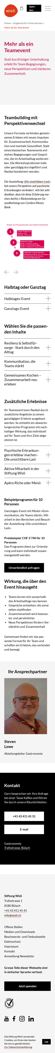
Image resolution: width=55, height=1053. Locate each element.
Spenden (32, 8)
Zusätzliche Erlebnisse (25, 401)
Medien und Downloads (19, 932)
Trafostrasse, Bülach (17, 847)
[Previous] (6, 272)
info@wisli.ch (12, 915)
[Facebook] (14, 1018)
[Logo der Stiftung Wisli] (11, 10)
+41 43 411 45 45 (15, 910)
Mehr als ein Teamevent (16, 27)
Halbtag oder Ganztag (25, 287)
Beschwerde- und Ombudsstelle (24, 936)
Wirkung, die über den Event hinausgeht (25, 584)
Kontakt (9, 951)
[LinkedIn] (31, 1018)
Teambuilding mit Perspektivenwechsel (24, 120)
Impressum (11, 946)
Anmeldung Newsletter (19, 956)
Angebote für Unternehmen (27, 23)
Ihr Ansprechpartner (27, 671)
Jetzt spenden (28, 986)
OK (46, 1041)
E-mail (24, 829)
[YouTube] (6, 1018)
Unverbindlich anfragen (24, 567)
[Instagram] (22, 1018)
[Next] (15, 272)
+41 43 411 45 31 (24, 816)
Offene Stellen (13, 927)
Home (7, 23)
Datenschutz (12, 941)
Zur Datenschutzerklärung (18, 1047)
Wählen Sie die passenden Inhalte (26, 328)
